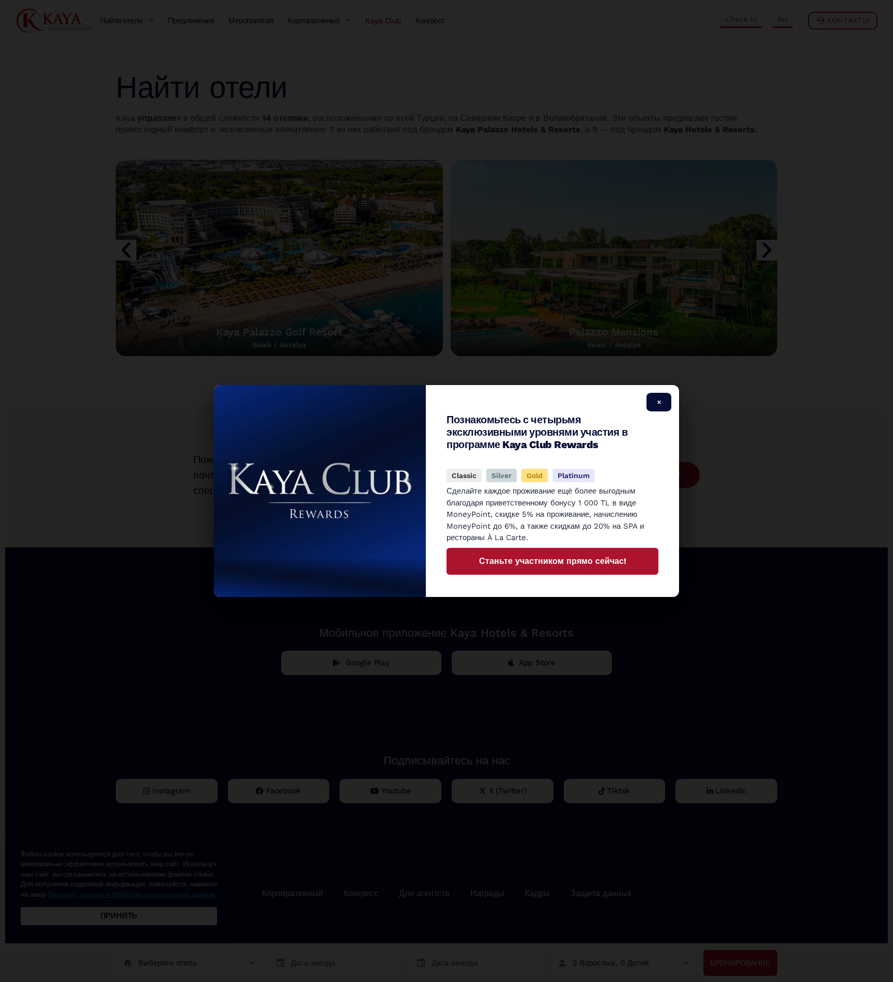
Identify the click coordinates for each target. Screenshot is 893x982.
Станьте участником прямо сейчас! (552, 561)
